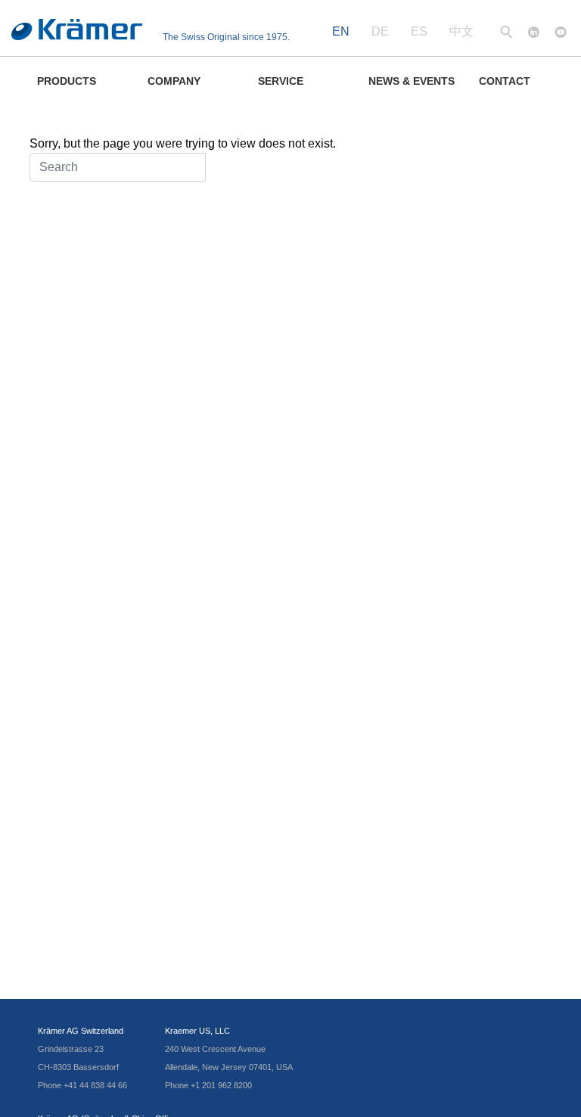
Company (174, 81)
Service (280, 81)
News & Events (411, 81)
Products (66, 81)
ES (419, 31)
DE (380, 31)
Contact (504, 81)
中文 (461, 31)
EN (341, 31)
